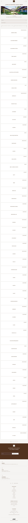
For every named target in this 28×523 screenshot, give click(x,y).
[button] (10, 483)
